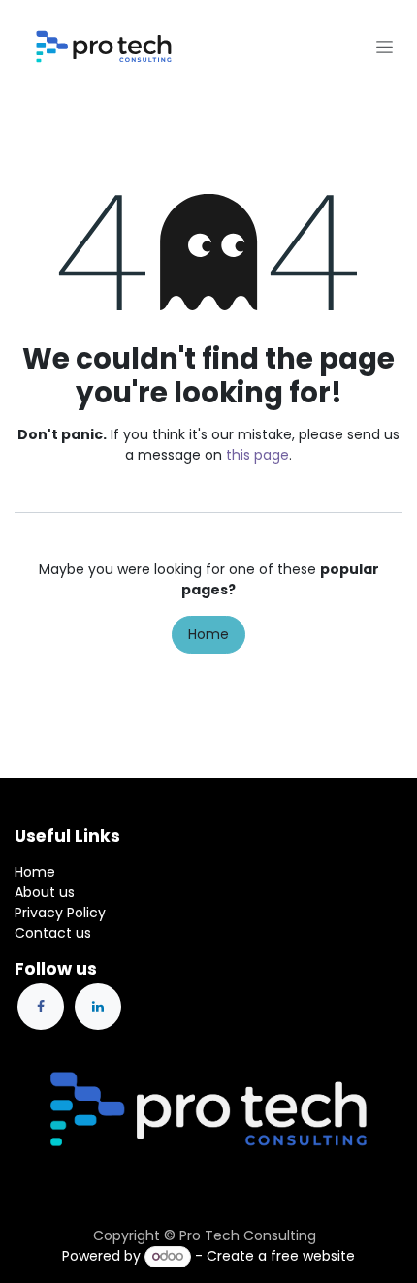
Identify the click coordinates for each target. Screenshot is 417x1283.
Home (208, 634)
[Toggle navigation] (384, 46)
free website (313, 1256)
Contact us (53, 933)
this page (257, 455)
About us (45, 892)
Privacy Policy (60, 912)
